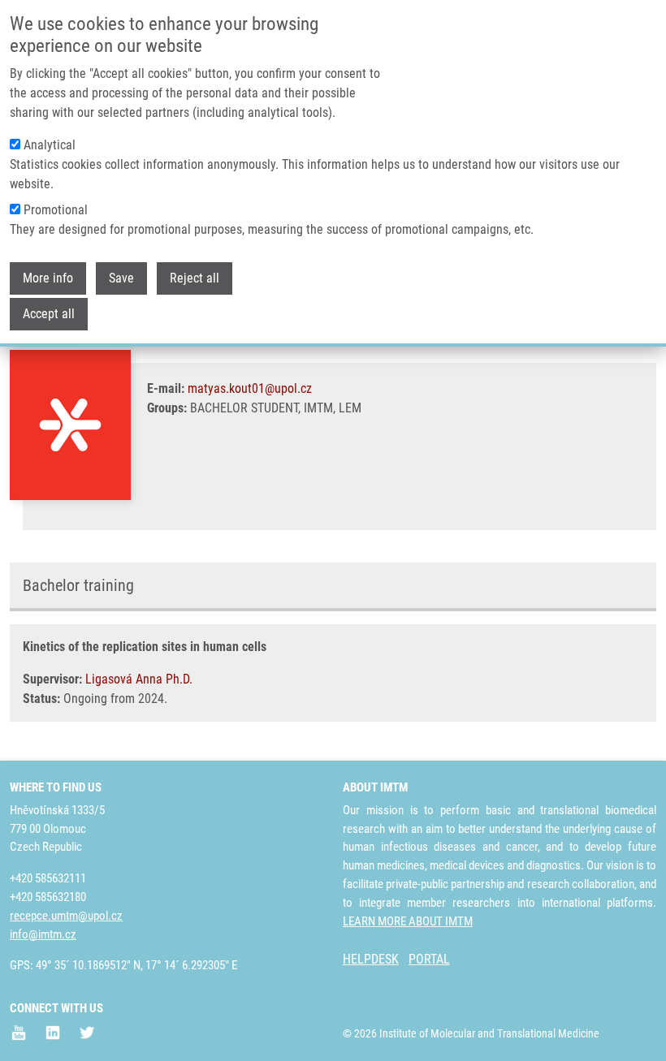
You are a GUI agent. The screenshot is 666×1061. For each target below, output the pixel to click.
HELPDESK (371, 959)
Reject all (194, 278)
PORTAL (429, 959)
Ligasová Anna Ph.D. (138, 679)
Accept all (49, 313)
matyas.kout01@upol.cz (250, 388)
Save (121, 278)
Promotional (56, 210)
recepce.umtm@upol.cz (66, 915)
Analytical (50, 145)
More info (48, 278)
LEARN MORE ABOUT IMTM (408, 921)
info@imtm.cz (43, 934)
